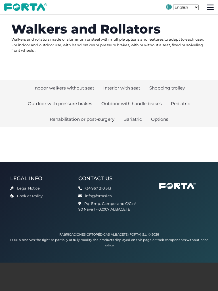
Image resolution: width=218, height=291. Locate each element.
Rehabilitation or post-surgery (82, 119)
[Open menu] (210, 7)
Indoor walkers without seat (63, 88)
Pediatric (180, 103)
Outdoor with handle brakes (131, 103)
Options (159, 119)
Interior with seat (121, 88)
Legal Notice (28, 188)
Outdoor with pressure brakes (60, 103)
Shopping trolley (167, 88)
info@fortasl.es (98, 196)
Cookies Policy (30, 196)
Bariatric (132, 119)
